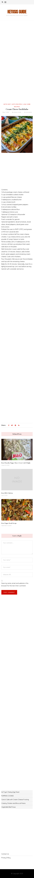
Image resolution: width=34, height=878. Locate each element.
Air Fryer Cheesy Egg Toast (10, 792)
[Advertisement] (17, 44)
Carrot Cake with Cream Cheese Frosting (15, 799)
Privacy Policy (6, 858)
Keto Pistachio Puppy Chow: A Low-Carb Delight (15, 463)
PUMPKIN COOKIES (7, 796)
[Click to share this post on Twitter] (12, 425)
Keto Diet (7, 104)
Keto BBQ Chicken (7, 493)
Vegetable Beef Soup (8, 807)
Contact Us (5, 854)
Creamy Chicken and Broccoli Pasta (13, 803)
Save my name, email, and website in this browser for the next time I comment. (14, 584)
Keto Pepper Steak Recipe (9, 523)
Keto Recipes (17, 104)
